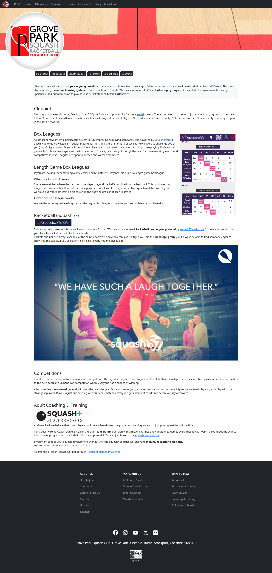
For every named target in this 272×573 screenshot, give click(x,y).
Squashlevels (162, 140)
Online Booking (89, 4)
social (140, 114)
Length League (77, 73)
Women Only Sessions (135, 486)
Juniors (71, 4)
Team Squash (179, 492)
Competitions (111, 73)
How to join (87, 480)
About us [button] (109, 4)
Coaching (127, 73)
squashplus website (147, 435)
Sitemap (85, 511)
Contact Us (86, 486)
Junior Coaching (131, 492)
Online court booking (184, 505)
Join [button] (27, 4)
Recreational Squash (184, 486)
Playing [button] (40, 4)
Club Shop (86, 499)
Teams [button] (55, 4)
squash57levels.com (192, 229)
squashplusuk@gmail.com (104, 452)
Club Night (42, 73)
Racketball (94, 73)
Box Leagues (58, 73)
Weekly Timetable (132, 499)
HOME (17, 4)
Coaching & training (183, 499)
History (84, 505)
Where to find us (90, 492)
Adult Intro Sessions (134, 480)
